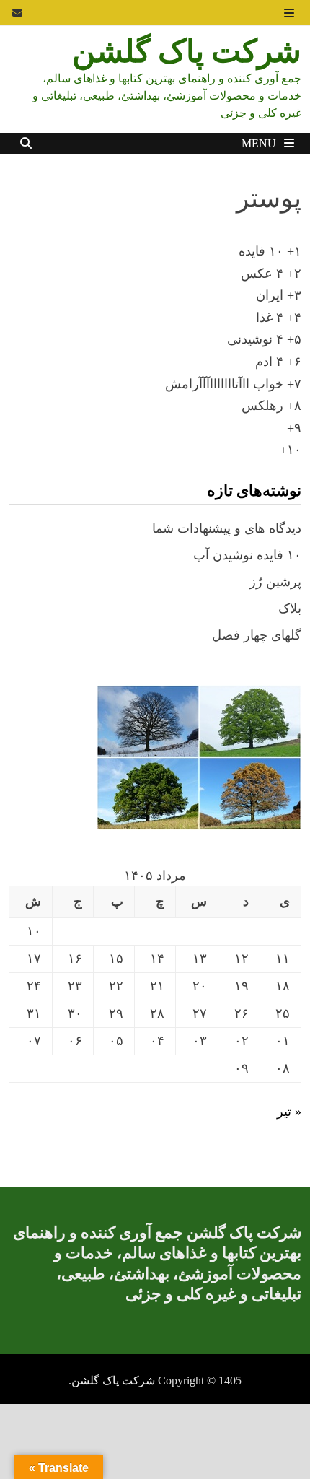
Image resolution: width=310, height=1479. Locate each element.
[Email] (17, 12)
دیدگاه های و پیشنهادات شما (226, 528)
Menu (260, 143)
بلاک (289, 608)
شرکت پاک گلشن (186, 50)
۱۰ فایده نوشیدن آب (247, 555)
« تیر (289, 1111)
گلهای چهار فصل (256, 635)
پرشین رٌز (275, 582)
